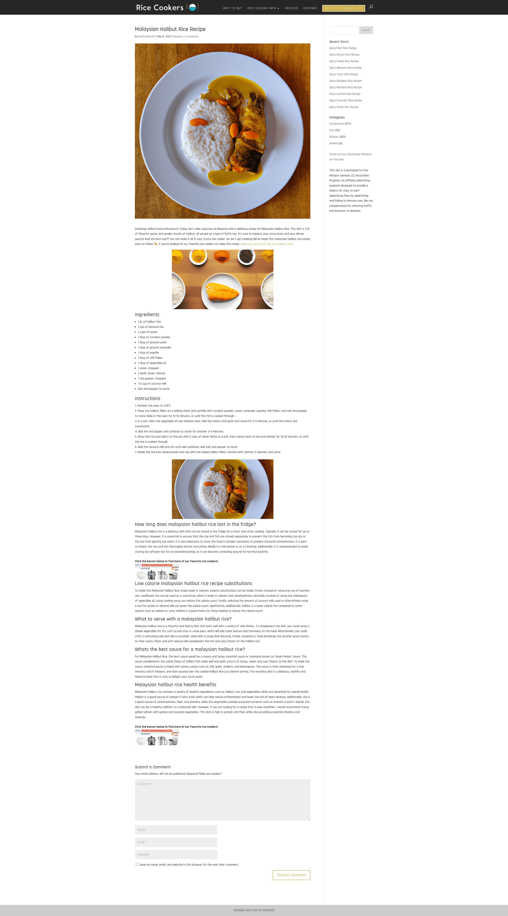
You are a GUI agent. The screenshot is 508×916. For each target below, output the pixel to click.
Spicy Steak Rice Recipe (343, 107)
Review (333, 143)
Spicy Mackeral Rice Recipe (345, 87)
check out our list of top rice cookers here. (267, 244)
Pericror (268, 910)
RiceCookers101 (146, 36)
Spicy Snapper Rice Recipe (345, 81)
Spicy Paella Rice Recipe (344, 61)
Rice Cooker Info (261, 8)
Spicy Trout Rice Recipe (343, 74)
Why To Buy (232, 8)
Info (331, 130)
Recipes (291, 8)
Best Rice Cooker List (343, 8)
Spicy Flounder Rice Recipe (345, 100)
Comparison (336, 124)
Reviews (310, 8)
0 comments (191, 36)
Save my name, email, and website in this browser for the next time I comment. (189, 865)
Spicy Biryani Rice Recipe (344, 55)
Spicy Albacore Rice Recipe (345, 68)
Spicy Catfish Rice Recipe (344, 94)
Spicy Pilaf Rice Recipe (343, 48)
